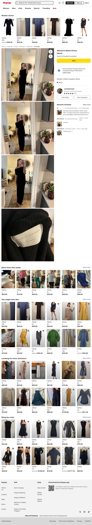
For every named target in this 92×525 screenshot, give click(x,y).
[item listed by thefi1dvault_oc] (53, 456)
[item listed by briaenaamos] (53, 370)
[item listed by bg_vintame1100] (38, 456)
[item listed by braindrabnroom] (38, 429)
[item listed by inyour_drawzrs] (68, 456)
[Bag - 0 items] (63, 3)
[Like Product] (13, 20)
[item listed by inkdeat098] (8, 397)
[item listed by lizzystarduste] (68, 429)
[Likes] (59, 3)
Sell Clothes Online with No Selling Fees (53, 516)
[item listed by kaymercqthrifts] (68, 311)
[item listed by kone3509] (84, 397)
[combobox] (34, 3)
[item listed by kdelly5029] (23, 456)
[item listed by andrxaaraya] (38, 370)
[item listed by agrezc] (8, 429)
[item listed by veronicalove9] (84, 370)
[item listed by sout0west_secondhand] (8, 456)
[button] (77, 93)
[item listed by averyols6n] (8, 370)
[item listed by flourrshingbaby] (38, 311)
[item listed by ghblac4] (68, 370)
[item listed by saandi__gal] (68, 397)
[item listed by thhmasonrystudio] (23, 397)
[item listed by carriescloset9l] (23, 338)
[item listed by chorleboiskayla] (53, 338)
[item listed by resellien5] (23, 429)
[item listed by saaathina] (53, 311)
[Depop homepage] (7, 3)
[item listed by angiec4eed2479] (8, 338)
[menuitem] (6, 8)
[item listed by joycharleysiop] (23, 370)
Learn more (66, 72)
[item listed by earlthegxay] (53, 397)
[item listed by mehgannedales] (84, 338)
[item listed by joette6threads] (38, 338)
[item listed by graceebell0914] (84, 456)
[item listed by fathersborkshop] (53, 429)
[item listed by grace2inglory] (38, 397)
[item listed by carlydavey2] (8, 279)
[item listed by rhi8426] (84, 311)
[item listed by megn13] (23, 311)
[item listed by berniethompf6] (68, 338)
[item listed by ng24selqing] (8, 311)
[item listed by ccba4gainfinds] (84, 429)
